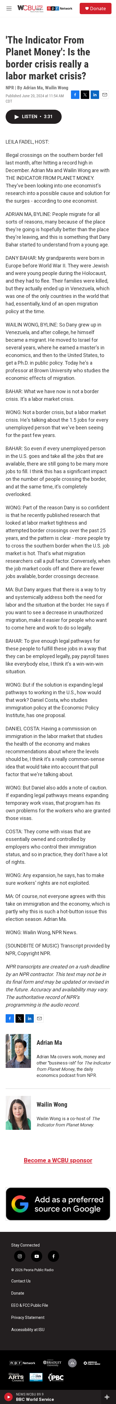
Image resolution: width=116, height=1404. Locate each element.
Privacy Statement (27, 1318)
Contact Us (21, 1281)
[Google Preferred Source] (58, 1203)
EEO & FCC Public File (29, 1305)
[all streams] (108, 1397)
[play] (8, 1397)
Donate (98, 8)
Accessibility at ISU (27, 1330)
